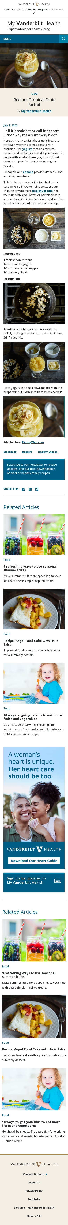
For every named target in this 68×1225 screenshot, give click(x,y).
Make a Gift (34, 1216)
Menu (7, 38)
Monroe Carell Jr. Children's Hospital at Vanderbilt (34, 11)
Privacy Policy (34, 1191)
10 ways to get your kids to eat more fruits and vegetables (32, 717)
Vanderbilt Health (34, 1174)
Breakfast (9, 451)
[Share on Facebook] (23, 489)
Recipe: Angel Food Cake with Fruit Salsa (30, 642)
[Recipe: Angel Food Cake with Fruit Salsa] (34, 609)
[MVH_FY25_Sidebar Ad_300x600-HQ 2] (34, 808)
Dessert (27, 451)
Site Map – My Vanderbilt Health (34, 1207)
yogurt (27, 149)
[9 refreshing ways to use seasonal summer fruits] (34, 534)
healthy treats (42, 191)
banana (28, 172)
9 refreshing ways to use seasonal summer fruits (30, 568)
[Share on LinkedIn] (30, 489)
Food (34, 93)
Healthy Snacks (47, 451)
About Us (34, 1182)
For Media (34, 1199)
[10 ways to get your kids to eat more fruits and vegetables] (34, 683)
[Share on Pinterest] (36, 489)
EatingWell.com (33, 442)
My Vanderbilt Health (36, 111)
